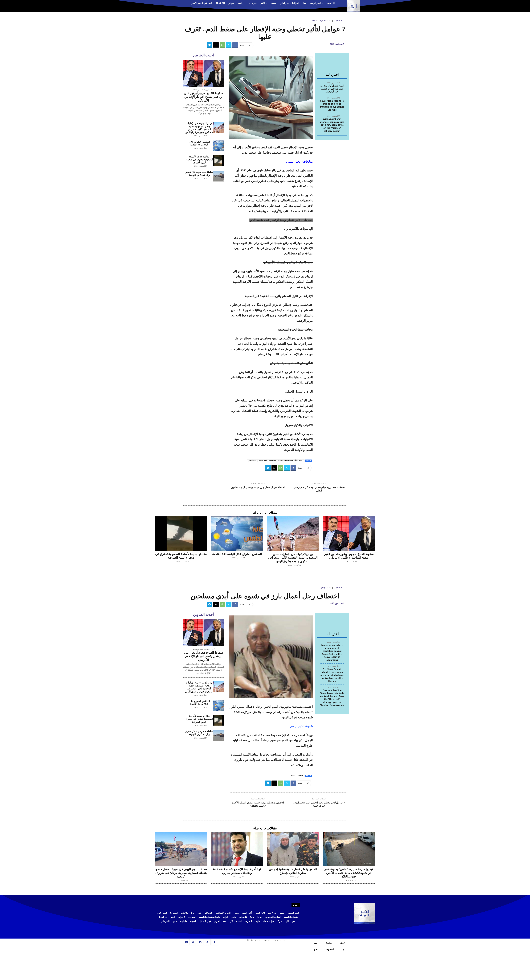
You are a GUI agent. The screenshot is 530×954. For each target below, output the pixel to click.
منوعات (313, 21)
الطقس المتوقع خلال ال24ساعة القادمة (237, 554)
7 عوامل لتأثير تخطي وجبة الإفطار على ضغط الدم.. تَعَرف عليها (281, 460)
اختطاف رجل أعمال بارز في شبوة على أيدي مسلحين (258, 487)
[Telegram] (209, 45)
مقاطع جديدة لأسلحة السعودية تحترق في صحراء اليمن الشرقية (199, 160)
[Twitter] (228, 45)
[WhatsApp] (222, 45)
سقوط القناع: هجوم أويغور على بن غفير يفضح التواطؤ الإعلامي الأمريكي (203, 97)
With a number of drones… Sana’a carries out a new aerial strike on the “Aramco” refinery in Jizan (332, 125)
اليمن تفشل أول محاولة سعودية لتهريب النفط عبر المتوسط (332, 89)
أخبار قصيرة (325, 21)
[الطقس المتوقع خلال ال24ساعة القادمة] (218, 145)
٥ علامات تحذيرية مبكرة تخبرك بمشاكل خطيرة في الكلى (319, 489)
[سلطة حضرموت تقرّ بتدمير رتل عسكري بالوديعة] (218, 176)
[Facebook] (235, 45)
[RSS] (207, 942)
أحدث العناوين (340, 21)
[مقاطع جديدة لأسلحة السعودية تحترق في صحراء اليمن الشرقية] (218, 160)
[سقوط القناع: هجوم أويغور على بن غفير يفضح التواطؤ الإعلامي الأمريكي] (203, 73)
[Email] (216, 45)
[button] (172, 3)
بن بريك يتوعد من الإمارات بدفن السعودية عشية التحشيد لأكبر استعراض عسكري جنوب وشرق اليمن (199, 128)
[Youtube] (186, 942)
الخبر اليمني (252, 460)
